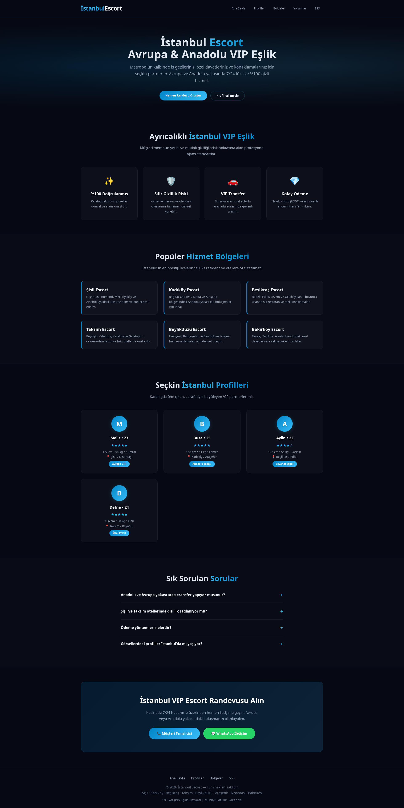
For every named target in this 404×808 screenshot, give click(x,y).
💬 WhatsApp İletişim (229, 733)
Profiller (259, 8)
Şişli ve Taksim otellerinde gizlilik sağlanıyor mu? (202, 611)
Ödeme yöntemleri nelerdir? (202, 627)
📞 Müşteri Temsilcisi (174, 733)
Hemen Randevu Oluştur (183, 95)
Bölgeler (279, 8)
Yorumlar (300, 8)
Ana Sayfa (239, 8)
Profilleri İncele (228, 96)
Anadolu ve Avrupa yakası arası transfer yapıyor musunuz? (202, 594)
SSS (317, 8)
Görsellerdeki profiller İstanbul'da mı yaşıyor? (202, 643)
